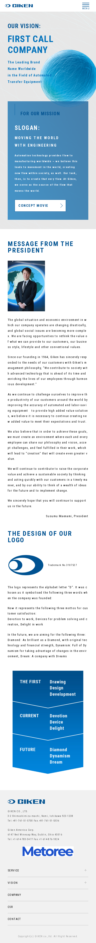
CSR (10, 907)
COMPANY (14, 895)
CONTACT (14, 919)
